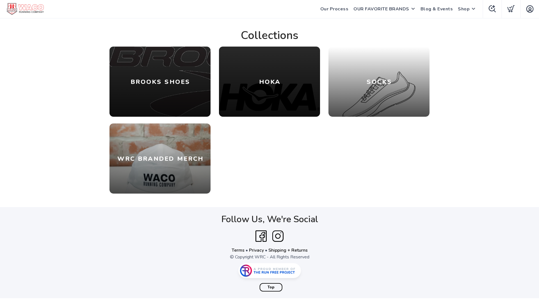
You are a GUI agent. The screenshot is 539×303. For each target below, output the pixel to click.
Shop (464, 9)
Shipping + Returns (288, 250)
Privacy (256, 250)
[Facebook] (261, 236)
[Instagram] (278, 236)
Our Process (334, 9)
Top (271, 287)
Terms (238, 250)
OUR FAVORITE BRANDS (381, 9)
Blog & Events (437, 9)
